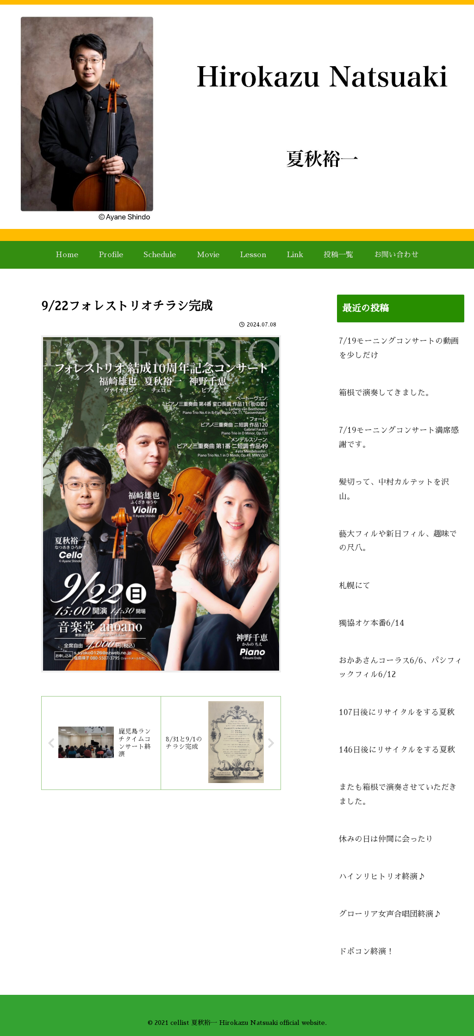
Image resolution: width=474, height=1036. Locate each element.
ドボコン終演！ (366, 952)
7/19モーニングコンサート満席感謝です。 (399, 437)
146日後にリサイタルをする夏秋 (397, 750)
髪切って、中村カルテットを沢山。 (394, 489)
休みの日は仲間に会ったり (386, 839)
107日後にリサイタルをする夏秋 (397, 712)
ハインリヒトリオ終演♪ (382, 877)
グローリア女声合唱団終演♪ (390, 914)
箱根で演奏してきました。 (386, 393)
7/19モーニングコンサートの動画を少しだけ (399, 348)
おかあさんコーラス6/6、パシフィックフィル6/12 (400, 668)
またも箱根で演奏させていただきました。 (398, 794)
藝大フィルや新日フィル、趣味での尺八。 (398, 541)
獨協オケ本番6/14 (371, 623)
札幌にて (354, 586)
